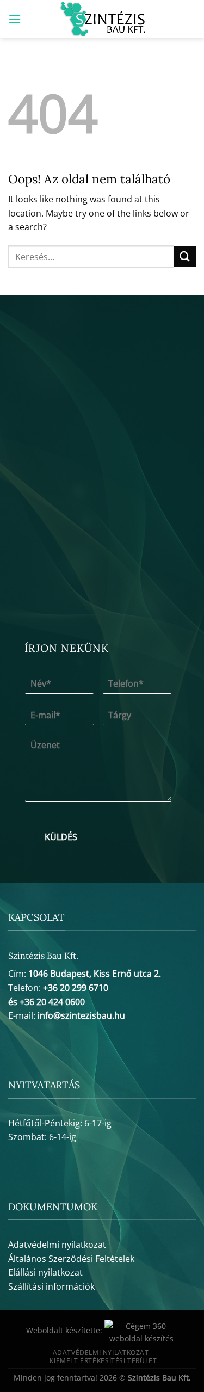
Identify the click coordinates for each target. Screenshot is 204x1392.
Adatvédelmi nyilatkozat (57, 1245)
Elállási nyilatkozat (45, 1272)
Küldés (61, 837)
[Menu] (14, 18)
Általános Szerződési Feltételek (71, 1259)
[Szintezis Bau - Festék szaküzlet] (102, 19)
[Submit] (185, 256)
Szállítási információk (51, 1286)
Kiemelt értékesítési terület (103, 1360)
